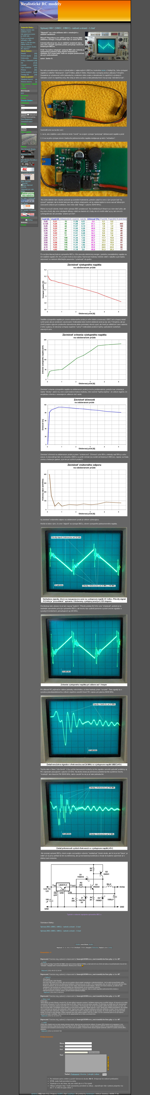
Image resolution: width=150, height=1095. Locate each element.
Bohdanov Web (26, 154)
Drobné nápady (29, 56)
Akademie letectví (29, 79)
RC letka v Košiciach (28, 198)
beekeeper (90, 1094)
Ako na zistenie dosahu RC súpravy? (28, 48)
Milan (44, 999)
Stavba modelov (29, 72)
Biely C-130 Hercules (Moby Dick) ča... (28, 43)
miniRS (60, 1094)
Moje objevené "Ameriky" (26, 182)
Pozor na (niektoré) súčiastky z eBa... (27, 39)
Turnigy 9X (29, 75)
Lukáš (45, 1022)
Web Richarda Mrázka (28, 149)
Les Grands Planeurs (28, 173)
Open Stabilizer (29, 68)
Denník (29, 53)
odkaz (97, 1074)
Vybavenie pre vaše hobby (27, 190)
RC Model (24, 203)
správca (34, 1094)
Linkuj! (110, 947)
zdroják (90, 1074)
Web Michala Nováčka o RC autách (29, 161)
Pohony (29, 70)
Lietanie (29, 65)
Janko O (47, 977)
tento (103, 70)
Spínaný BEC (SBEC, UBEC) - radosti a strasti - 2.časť (60, 927)
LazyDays (70, 1094)
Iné (29, 63)
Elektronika (29, 58)
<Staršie (77, 944)
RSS (22, 93)
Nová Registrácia (26, 119)
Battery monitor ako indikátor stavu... (27, 31)
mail (48, 999)
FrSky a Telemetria (29, 60)
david (44, 962)
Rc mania (24, 166)
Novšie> (91, 944)
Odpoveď (44, 970)
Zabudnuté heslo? (27, 121)
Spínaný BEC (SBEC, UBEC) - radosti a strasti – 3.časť (60, 931)
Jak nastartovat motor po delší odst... (28, 35)
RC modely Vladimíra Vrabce (28, 211)
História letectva (29, 82)
